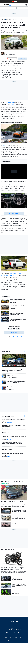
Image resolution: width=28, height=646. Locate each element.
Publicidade (14, 632)
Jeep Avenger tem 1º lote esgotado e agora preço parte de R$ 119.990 (12, 454)
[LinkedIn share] (14, 328)
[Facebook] (7, 629)
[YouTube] (18, 629)
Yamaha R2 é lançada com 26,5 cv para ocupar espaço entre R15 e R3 (13, 426)
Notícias (3, 8)
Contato (20, 632)
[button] (2, 141)
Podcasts (24, 8)
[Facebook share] (9, 328)
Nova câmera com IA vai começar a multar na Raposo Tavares (13, 420)
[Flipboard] (12, 629)
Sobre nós (8, 632)
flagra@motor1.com (18, 337)
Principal (3, 19)
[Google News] (14, 629)
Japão (4, 146)
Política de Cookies (15, 637)
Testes (7, 8)
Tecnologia (9, 422)
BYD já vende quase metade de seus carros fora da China (14, 437)
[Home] (9, 5)
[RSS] (20, 629)
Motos (8, 428)
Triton (13, 104)
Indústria (9, 433)
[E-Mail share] (19, 328)
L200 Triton (15, 19)
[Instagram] (16, 629)
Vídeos (19, 8)
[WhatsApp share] (16, 328)
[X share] (11, 328)
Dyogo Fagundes (12, 53)
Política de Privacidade (6, 637)
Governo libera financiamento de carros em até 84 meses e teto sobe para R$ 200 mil (13, 443)
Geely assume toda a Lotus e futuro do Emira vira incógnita (13, 431)
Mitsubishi (8, 19)
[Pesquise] (23, 4)
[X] (9, 629)
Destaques (12, 8)
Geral (8, 450)
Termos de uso (23, 637)
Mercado (9, 445)
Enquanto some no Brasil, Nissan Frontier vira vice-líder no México (13, 448)
